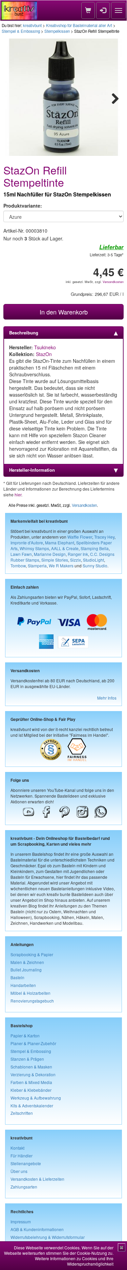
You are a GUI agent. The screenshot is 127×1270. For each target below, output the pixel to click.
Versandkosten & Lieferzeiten (37, 1179)
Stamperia (37, 565)
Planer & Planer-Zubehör (33, 1043)
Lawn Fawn (21, 554)
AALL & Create (65, 548)
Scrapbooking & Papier (31, 954)
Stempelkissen (57, 31)
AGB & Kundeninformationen (37, 1229)
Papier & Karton (25, 1035)
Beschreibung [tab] (23, 332)
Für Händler (21, 1155)
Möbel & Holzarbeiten (30, 993)
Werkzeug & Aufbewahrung (35, 1098)
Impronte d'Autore (26, 542)
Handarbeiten (23, 985)
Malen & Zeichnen (27, 962)
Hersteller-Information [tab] (32, 470)
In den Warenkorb (64, 311)
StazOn (44, 354)
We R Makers (61, 565)
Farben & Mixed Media (31, 1082)
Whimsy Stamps (34, 548)
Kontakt (17, 1148)
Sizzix (75, 560)
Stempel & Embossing (21, 31)
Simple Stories (54, 560)
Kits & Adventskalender (31, 1105)
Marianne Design (50, 554)
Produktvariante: (22, 205)
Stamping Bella (95, 548)
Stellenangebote (25, 1163)
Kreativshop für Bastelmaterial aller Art (79, 25)
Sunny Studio (95, 565)
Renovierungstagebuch (32, 1001)
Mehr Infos (107, 698)
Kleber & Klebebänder (30, 1090)
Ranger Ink (78, 554)
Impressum (20, 1221)
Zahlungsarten (23, 1187)
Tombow (18, 565)
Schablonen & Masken (31, 1066)
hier (18, 494)
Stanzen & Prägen (27, 1059)
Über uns (18, 1171)
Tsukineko (45, 347)
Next (112, 97)
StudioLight (93, 560)
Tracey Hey (104, 537)
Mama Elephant (59, 542)
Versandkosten (113, 282)
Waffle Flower (79, 537)
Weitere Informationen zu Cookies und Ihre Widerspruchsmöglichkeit (74, 1261)
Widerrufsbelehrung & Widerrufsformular (47, 1237)
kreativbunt (32, 25)
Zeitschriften (21, 1113)
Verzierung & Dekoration (33, 1074)
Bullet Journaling (26, 969)
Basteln (17, 977)
